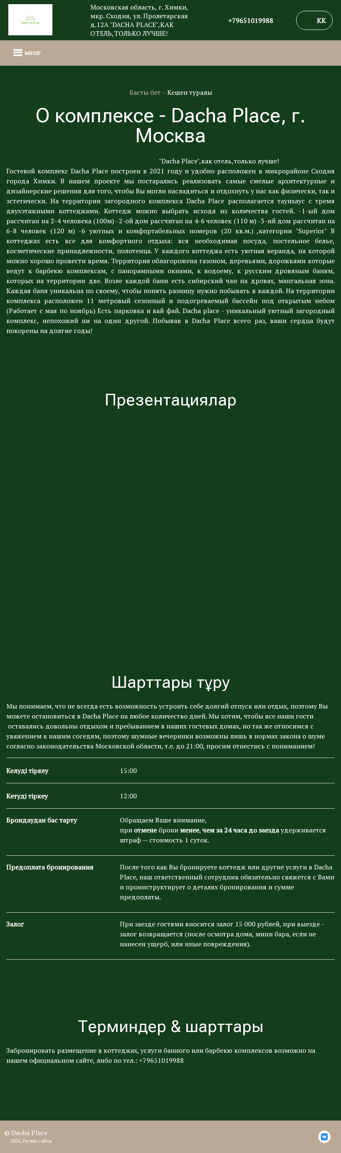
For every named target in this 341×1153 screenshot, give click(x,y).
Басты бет (145, 92)
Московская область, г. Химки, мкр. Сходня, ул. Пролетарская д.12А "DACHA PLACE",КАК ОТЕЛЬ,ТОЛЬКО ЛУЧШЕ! (139, 20)
